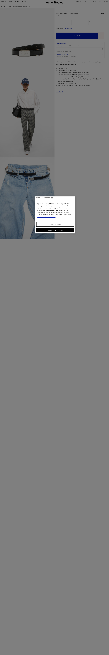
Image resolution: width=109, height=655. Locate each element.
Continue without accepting (46, 217)
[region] (55, 214)
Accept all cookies (55, 230)
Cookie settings (55, 224)
